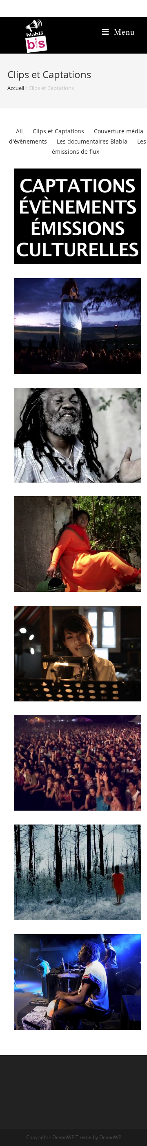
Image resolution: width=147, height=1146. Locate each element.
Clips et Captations (58, 131)
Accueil (15, 88)
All (19, 131)
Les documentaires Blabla (92, 141)
